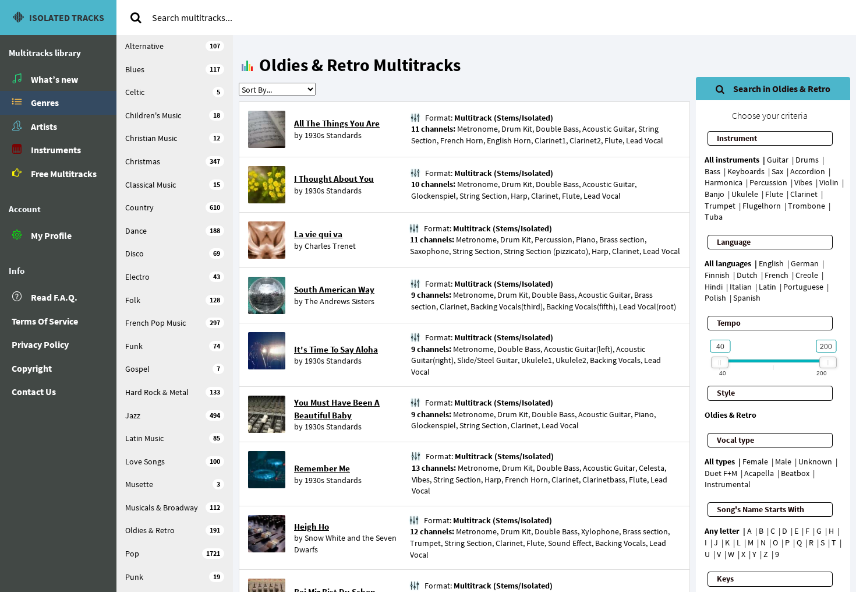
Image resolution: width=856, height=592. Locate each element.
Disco (172, 253)
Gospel (172, 369)
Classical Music (172, 184)
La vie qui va (318, 233)
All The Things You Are (337, 123)
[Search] (135, 17)
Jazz (172, 415)
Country (172, 207)
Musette (172, 484)
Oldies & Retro (172, 530)
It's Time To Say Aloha (336, 349)
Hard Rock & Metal (172, 392)
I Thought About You (334, 178)
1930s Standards (333, 135)
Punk (172, 577)
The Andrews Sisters (339, 301)
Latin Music (172, 438)
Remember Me (322, 468)
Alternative (172, 46)
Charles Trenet (330, 246)
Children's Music (172, 115)
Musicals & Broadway (172, 507)
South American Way (334, 289)
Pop (172, 553)
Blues (172, 69)
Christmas (172, 161)
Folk (172, 300)
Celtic (172, 92)
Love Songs (172, 461)
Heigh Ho (311, 526)
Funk (172, 346)
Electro (172, 277)
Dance (172, 230)
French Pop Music (172, 323)
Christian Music (172, 138)
